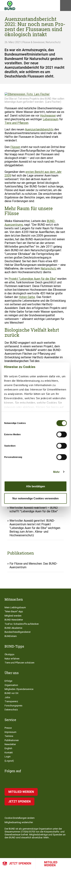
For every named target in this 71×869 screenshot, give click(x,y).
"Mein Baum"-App (14, 611)
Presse (8, 727)
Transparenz (11, 701)
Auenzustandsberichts (39, 129)
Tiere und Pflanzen (16, 123)
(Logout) (9, 760)
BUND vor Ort (11, 693)
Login (8, 756)
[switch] (61, 434)
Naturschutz (48, 268)
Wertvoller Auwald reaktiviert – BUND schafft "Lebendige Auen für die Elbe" (33, 509)
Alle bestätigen (35, 486)
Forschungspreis (13, 705)
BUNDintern (11, 636)
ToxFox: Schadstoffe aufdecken (22, 624)
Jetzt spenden (20, 863)
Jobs (7, 697)
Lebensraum (50, 119)
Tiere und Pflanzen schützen (19, 662)
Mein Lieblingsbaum (15, 607)
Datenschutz (11, 709)
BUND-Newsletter (14, 619)
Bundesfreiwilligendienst (18, 632)
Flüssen (15, 147)
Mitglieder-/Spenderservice (19, 689)
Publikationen (12, 740)
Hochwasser (48, 115)
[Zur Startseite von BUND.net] (10, 5)
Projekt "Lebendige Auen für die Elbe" (32, 278)
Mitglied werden (50, 864)
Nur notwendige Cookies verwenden (35, 498)
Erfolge (8, 681)
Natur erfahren (12, 658)
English (8, 748)
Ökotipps (9, 654)
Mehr (56, 471)
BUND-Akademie (13, 628)
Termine (9, 736)
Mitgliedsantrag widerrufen (19, 822)
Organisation (11, 685)
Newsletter (10, 744)
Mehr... (47, 837)
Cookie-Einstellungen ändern (20, 818)
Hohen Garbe (27, 297)
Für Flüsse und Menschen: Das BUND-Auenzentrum (33, 565)
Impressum (10, 732)
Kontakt (9, 752)
